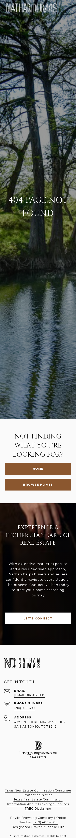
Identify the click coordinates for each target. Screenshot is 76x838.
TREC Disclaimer (38, 808)
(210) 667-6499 (24, 708)
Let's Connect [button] (38, 618)
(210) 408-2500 (45, 822)
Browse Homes (38, 484)
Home (38, 469)
